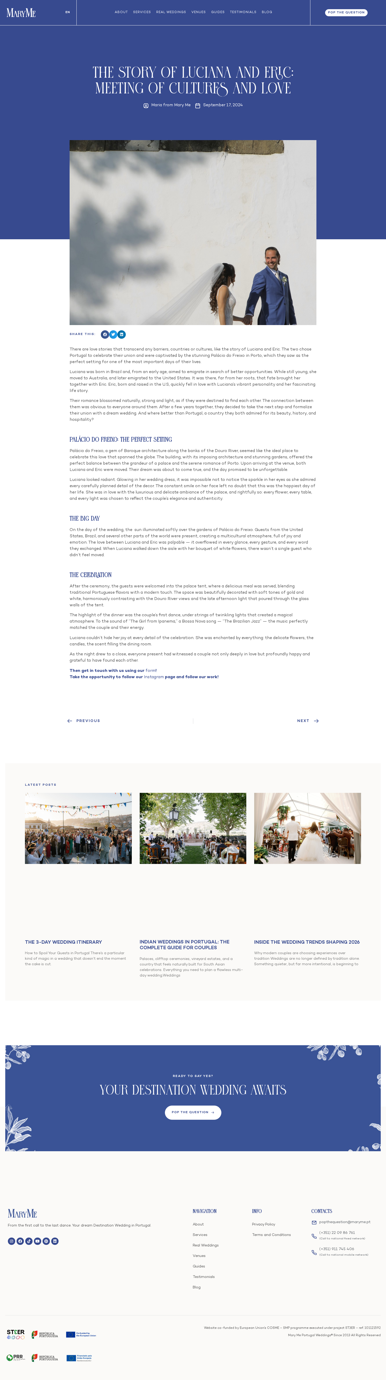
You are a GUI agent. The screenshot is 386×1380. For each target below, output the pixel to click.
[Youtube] (37, 1241)
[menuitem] (67, 13)
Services (142, 12)
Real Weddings (171, 12)
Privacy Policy (263, 1225)
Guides (218, 12)
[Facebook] (20, 1241)
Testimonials (243, 12)
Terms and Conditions (271, 1235)
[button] (105, 334)
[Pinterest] (46, 1241)
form (150, 671)
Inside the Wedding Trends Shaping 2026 (307, 942)
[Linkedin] (55, 1241)
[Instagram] (11, 1241)
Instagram (154, 677)
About (121, 12)
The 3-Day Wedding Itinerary (63, 942)
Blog (267, 12)
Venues (198, 12)
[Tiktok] (29, 1241)
